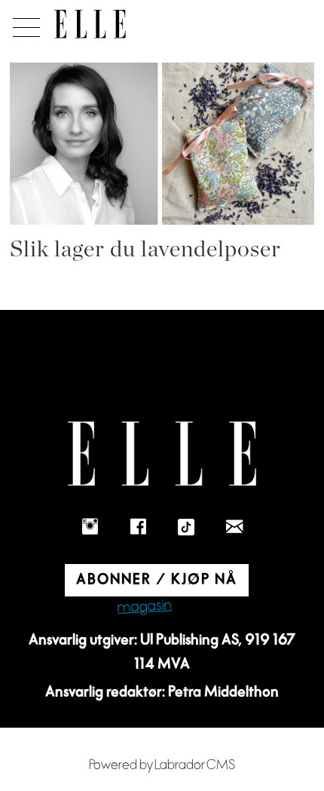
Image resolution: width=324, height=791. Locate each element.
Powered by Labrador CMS (162, 765)
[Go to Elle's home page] (162, 454)
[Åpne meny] (24, 23)
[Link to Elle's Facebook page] (137, 527)
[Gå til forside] (90, 24)
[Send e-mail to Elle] (234, 527)
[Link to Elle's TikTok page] (186, 527)
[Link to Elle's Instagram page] (89, 527)
